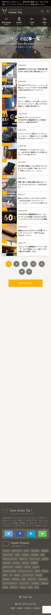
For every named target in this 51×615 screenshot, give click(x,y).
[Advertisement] (25, 396)
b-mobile (16, 563)
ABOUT (20, 608)
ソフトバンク (24, 583)
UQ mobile (35, 551)
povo (30, 587)
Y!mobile (25, 555)
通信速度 (45, 551)
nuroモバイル (7, 555)
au (11, 575)
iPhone (23, 587)
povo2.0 (45, 559)
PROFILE (28, 608)
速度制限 (34, 563)
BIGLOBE (34, 555)
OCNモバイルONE (9, 571)
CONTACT (37, 608)
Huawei (45, 571)
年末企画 (45, 583)
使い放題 (6, 579)
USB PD (38, 575)
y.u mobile (35, 583)
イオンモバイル (27, 575)
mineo (26, 551)
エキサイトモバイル (10, 559)
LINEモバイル (8, 567)
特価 (42, 555)
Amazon (27, 567)
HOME (13, 608)
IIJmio (17, 555)
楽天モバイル (16, 551)
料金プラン (23, 559)
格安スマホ (32, 579)
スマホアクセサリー (10, 583)
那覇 (23, 579)
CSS (36, 587)
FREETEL (15, 579)
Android (35, 567)
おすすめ (25, 563)
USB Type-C (43, 579)
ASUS (5, 587)
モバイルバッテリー (25, 571)
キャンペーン (34, 559)
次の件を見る (25, 282)
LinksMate (6, 563)
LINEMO (18, 567)
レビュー (6, 551)
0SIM (5, 575)
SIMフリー (13, 587)
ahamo (17, 575)
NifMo (37, 571)
